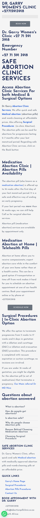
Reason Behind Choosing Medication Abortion (18, 431)
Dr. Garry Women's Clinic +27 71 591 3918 (19, 36)
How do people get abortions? (15, 412)
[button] (20, 16)
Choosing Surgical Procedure (15, 437)
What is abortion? (15, 407)
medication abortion (12, 185)
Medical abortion (11, 114)
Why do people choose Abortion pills (17, 424)
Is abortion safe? (14, 418)
